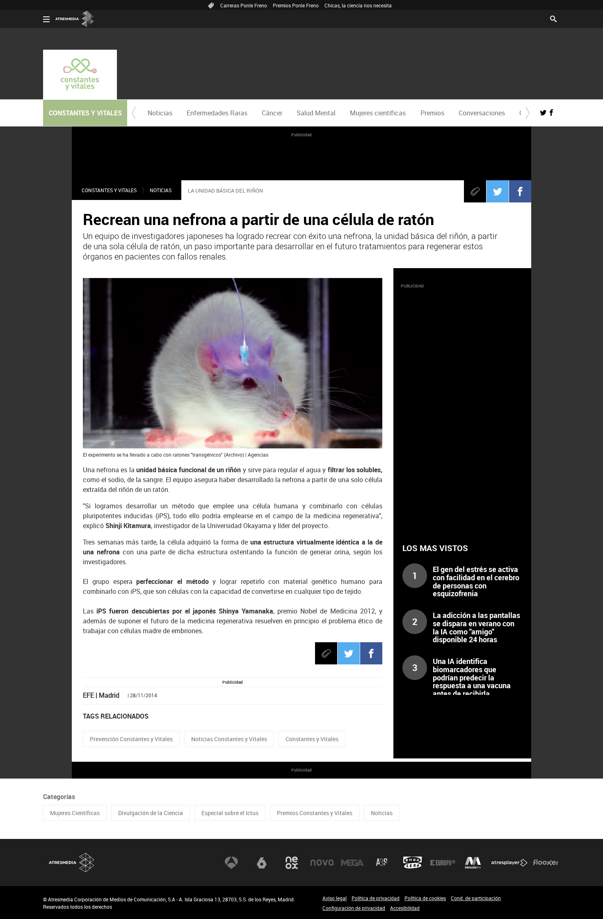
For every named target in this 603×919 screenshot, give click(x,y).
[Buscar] (553, 18)
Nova (322, 863)
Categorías (59, 796)
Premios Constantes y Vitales (314, 813)
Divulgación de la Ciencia (150, 813)
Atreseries (382, 863)
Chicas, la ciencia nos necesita (358, 5)
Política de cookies (425, 898)
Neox (291, 863)
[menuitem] (159, 113)
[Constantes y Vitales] (80, 74)
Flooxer (545, 863)
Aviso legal (334, 898)
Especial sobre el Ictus (229, 813)
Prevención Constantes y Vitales (131, 739)
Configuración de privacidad (353, 908)
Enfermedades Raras (217, 112)
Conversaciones (482, 112)
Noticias (160, 112)
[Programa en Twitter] (543, 112)
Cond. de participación (476, 898)
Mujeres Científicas (75, 813)
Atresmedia (71, 862)
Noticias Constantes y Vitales (229, 739)
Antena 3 (231, 863)
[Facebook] (520, 191)
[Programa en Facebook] (551, 112)
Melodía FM (473, 863)
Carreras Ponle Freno (243, 5)
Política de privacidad (376, 898)
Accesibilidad (405, 908)
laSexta (261, 863)
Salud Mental (316, 112)
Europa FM (442, 863)
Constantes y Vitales (109, 190)
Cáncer (272, 112)
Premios (432, 112)
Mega (352, 863)
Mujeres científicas (378, 112)
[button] (133, 113)
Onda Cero (412, 863)
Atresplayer (509, 863)
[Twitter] (498, 191)
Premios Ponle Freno (296, 5)
